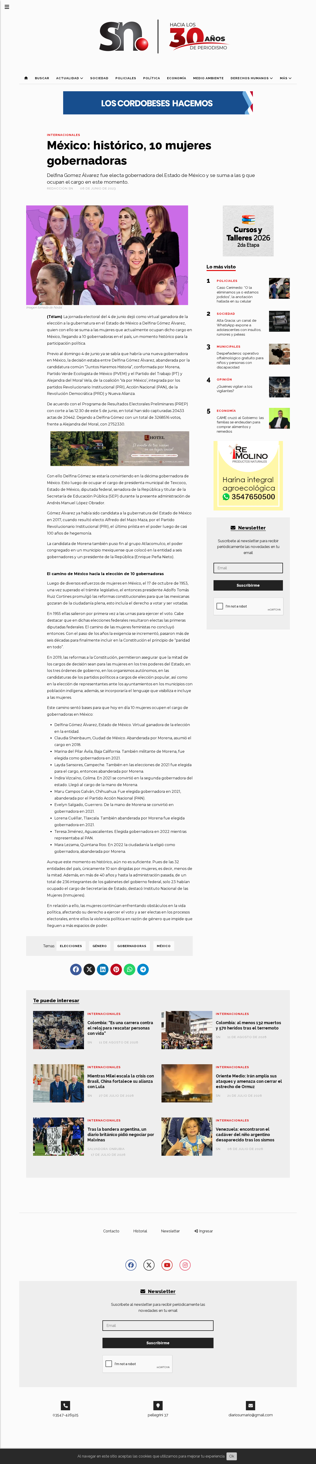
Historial (140, 1231)
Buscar (42, 78)
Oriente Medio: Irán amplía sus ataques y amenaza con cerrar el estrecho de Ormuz (249, 1081)
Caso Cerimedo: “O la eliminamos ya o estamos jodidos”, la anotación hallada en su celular (237, 294)
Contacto (111, 1231)
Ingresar (205, 1231)
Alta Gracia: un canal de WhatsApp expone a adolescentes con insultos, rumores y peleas (239, 327)
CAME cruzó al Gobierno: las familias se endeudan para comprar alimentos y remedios (240, 425)
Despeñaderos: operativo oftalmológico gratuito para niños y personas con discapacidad (240, 360)
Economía (176, 78)
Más (284, 78)
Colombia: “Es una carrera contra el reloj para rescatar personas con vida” (120, 1028)
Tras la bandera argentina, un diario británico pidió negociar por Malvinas (120, 1134)
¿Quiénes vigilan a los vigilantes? (234, 388)
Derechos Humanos (250, 78)
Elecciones (71, 946)
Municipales (229, 346)
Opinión (224, 379)
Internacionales (63, 135)
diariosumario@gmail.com (251, 1415)
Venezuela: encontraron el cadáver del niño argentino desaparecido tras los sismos (245, 1134)
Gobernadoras (131, 946)
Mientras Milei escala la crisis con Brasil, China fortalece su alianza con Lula (120, 1081)
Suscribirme (248, 585)
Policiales (125, 78)
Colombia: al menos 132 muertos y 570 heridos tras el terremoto (248, 1025)
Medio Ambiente (208, 78)
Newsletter (251, 528)
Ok (231, 1456)
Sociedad (99, 78)
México (164, 946)
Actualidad (68, 78)
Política (151, 78)
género (100, 946)
